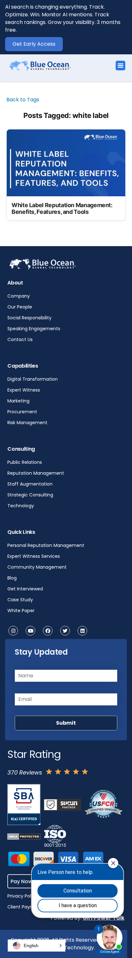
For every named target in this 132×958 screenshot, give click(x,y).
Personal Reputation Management (45, 545)
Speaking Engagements (33, 328)
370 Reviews (24, 772)
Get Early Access (33, 44)
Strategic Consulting (30, 495)
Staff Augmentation (30, 484)
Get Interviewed (25, 589)
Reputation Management (35, 473)
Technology (20, 505)
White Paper (21, 610)
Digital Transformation (32, 379)
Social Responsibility (29, 318)
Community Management (37, 567)
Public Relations (24, 462)
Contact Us (20, 339)
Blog (12, 578)
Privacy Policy (22, 896)
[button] (36, 945)
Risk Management (27, 422)
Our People (19, 307)
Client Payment (24, 907)
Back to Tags (22, 99)
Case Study (20, 599)
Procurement (22, 412)
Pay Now (21, 881)
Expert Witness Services (33, 556)
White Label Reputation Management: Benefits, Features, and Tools (62, 208)
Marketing (18, 401)
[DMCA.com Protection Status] (23, 836)
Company (18, 296)
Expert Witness (23, 390)
